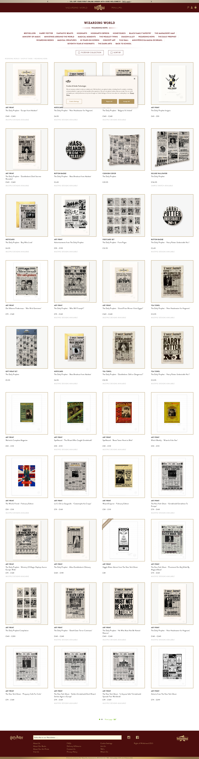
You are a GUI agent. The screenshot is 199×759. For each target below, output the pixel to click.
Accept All (126, 101)
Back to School (124, 43)
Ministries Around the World (59, 36)
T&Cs (102, 749)
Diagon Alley (128, 36)
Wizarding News (146, 36)
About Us (36, 743)
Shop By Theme (27, 59)
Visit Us (36, 752)
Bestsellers (30, 33)
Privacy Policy (72, 752)
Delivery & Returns (74, 746)
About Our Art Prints (41, 749)
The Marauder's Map (165, 33)
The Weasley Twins (108, 36)
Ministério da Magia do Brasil (147, 40)
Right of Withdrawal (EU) (143, 743)
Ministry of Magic (31, 36)
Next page (109, 719)
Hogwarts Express (100, 33)
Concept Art (109, 40)
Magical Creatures (67, 40)
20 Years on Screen (89, 40)
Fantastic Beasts (65, 33)
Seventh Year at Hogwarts (80, 43)
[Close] (134, 78)
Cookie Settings (74, 101)
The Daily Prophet (167, 36)
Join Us (103, 746)
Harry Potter (46, 33)
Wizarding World (12, 59)
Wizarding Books (45, 40)
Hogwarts (82, 33)
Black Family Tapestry (140, 33)
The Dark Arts (105, 43)
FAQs (69, 743)
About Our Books (39, 746)
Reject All (109, 101)
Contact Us (71, 749)
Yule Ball (124, 40)
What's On (104, 752)
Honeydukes (119, 33)
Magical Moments (87, 36)
